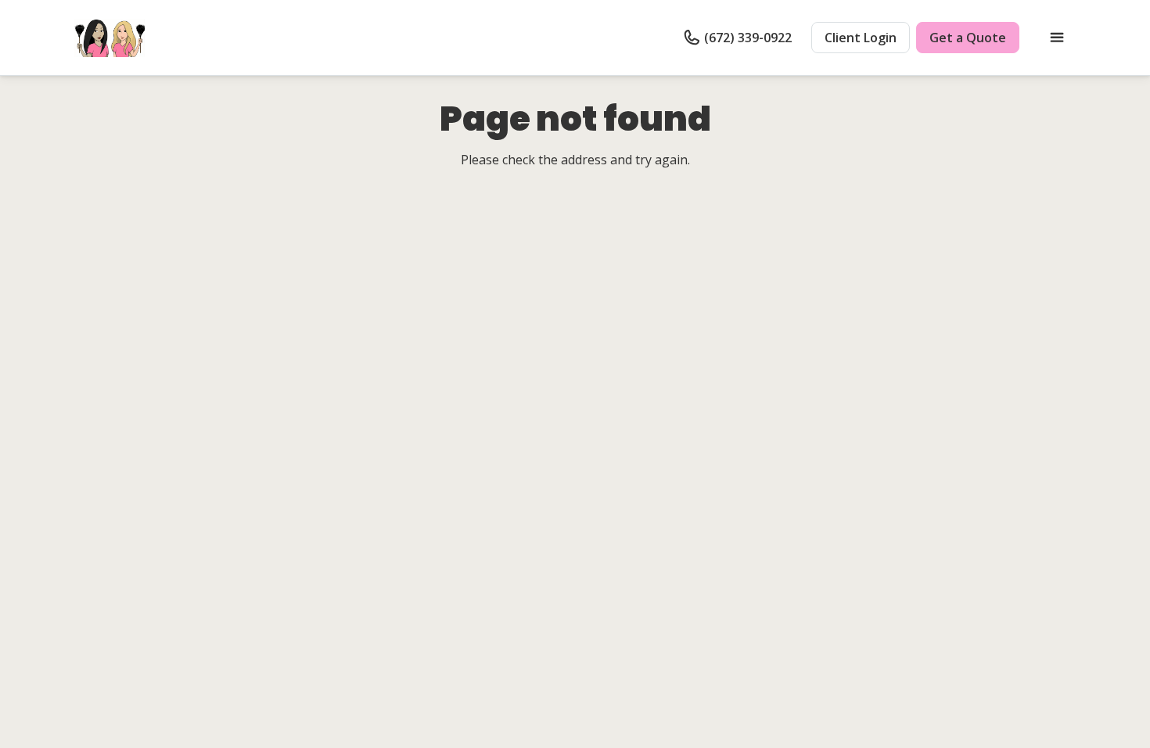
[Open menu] (1057, 37)
